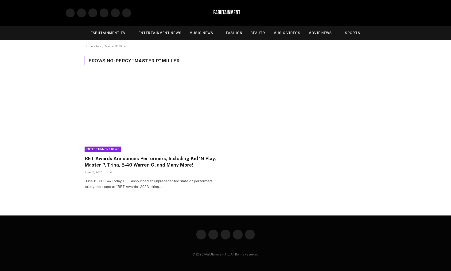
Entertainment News (102, 149)
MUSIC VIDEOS (286, 33)
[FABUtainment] (225, 13)
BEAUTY (257, 33)
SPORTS (353, 33)
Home (89, 46)
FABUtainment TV (108, 33)
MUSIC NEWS (201, 33)
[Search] (383, 13)
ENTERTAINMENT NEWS (160, 33)
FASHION (234, 33)
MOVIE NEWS (320, 33)
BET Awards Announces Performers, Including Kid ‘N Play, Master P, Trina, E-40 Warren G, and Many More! (150, 162)
